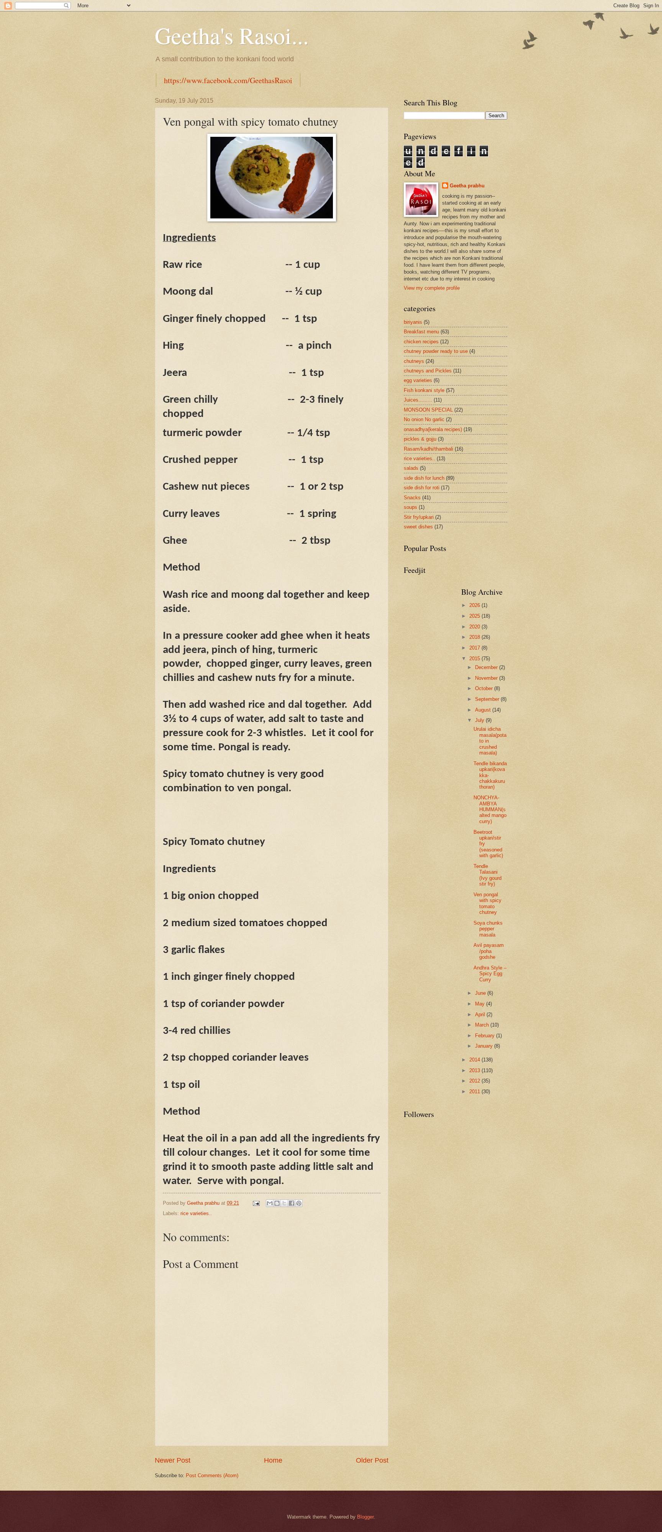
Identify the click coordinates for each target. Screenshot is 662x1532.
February (485, 1035)
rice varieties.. (196, 1213)
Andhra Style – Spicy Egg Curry (490, 974)
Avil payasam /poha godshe (489, 951)
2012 (475, 1081)
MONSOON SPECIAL (428, 410)
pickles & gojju (420, 439)
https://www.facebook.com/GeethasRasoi (228, 80)
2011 (475, 1091)
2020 (475, 627)
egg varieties (418, 380)
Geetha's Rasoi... (232, 35)
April (481, 1014)
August (483, 710)
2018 (475, 637)
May (480, 1004)
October (484, 688)
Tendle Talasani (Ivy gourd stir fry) (487, 875)
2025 (475, 616)
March (482, 1025)
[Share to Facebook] (291, 1203)
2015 (475, 658)
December (487, 667)
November (487, 678)
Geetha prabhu (467, 186)
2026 (475, 605)
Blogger (365, 1517)
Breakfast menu (421, 332)
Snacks (412, 497)
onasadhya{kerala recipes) (433, 429)
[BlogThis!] (277, 1203)
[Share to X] (284, 1203)
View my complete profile (432, 288)
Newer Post (172, 1460)
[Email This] (270, 1203)
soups (410, 507)
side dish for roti (421, 487)
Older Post (372, 1460)
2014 (475, 1060)
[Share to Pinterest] (299, 1203)
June (481, 993)
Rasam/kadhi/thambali (428, 449)
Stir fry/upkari (419, 517)
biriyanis (413, 322)
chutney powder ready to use (436, 351)
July (480, 720)
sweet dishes (418, 527)
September (488, 699)
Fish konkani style (424, 390)
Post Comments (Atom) (212, 1475)
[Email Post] (256, 1203)
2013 (475, 1070)
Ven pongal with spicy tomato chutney (487, 903)
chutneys (414, 361)
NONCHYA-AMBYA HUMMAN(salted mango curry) (490, 809)
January (484, 1046)
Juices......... (418, 400)
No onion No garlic (424, 419)
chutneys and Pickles (428, 371)
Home (273, 1460)
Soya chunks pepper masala (488, 929)
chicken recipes (421, 341)
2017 (475, 648)
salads (411, 468)
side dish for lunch (424, 478)
